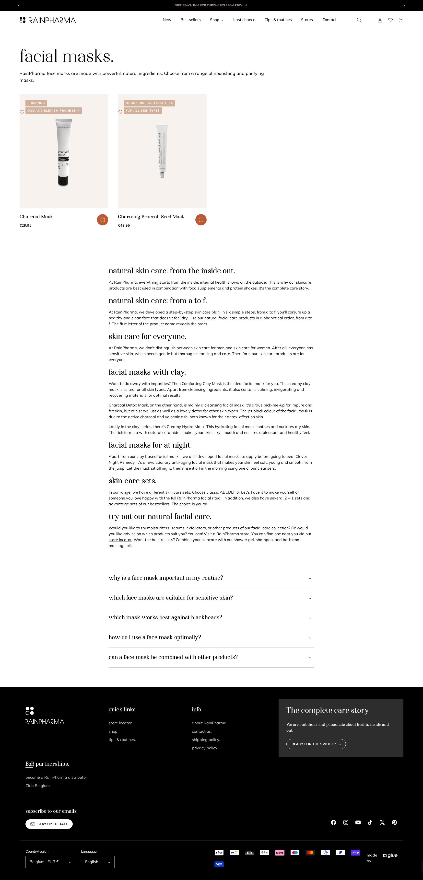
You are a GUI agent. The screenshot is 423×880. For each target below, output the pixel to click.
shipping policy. (206, 740)
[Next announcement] (404, 5)
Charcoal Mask (36, 217)
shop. (113, 732)
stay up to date (52, 824)
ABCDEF (227, 493)
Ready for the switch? (314, 744)
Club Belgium (37, 786)
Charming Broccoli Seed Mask (151, 217)
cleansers (266, 469)
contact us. (202, 732)
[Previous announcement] (19, 5)
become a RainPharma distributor (56, 778)
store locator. (121, 723)
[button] (359, 20)
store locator (120, 540)
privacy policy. (205, 748)
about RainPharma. (209, 723)
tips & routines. (122, 740)
